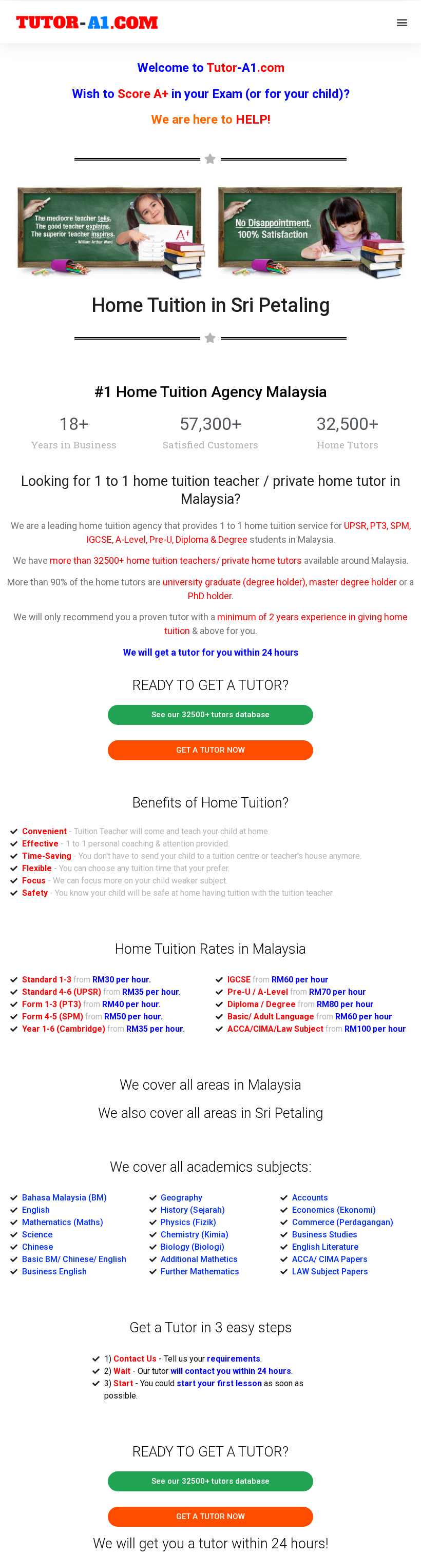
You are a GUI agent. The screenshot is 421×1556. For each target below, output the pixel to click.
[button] (210, 715)
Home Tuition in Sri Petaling (210, 305)
